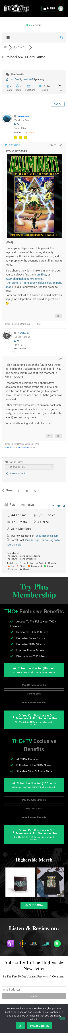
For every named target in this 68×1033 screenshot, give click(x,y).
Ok (20, 1026)
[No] (62, 1018)
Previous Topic (17, 473)
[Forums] (5, 47)
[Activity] (18, 124)
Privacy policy (40, 1026)
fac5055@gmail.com (46, 535)
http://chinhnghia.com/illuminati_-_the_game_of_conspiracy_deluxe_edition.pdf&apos (33, 283)
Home (29, 25)
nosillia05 (28, 79)
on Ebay (41, 274)
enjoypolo (23, 116)
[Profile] (15, 124)
